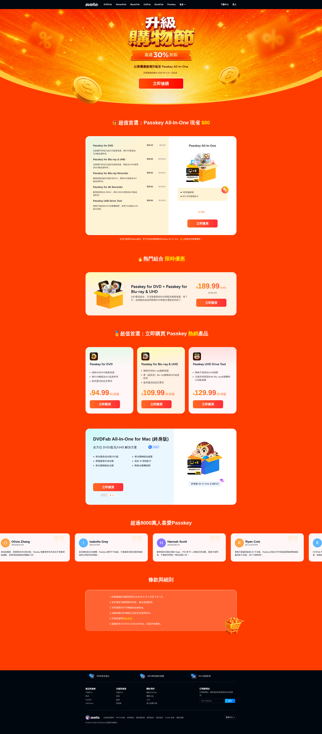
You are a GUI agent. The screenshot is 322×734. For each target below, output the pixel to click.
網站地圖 (180, 718)
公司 (148, 700)
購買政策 (150, 718)
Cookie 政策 (169, 718)
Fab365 (88, 700)
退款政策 (127, 618)
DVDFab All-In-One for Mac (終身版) (131, 439)
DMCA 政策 (120, 718)
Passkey (171, 4)
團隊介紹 (150, 696)
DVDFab (108, 4)
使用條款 (130, 718)
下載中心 (225, 4)
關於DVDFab (152, 692)
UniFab (147, 4)
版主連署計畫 (152, 703)
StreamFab (121, 4)
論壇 (118, 700)
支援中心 (119, 692)
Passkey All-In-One (202, 145)
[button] (202, 223)
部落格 (118, 703)
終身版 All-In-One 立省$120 (205, 483)
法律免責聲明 (108, 718)
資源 (118, 696)
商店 (87, 696)
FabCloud (89, 703)
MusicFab (135, 4)
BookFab (159, 4)
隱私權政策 (140, 718)
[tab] (104, 495)
